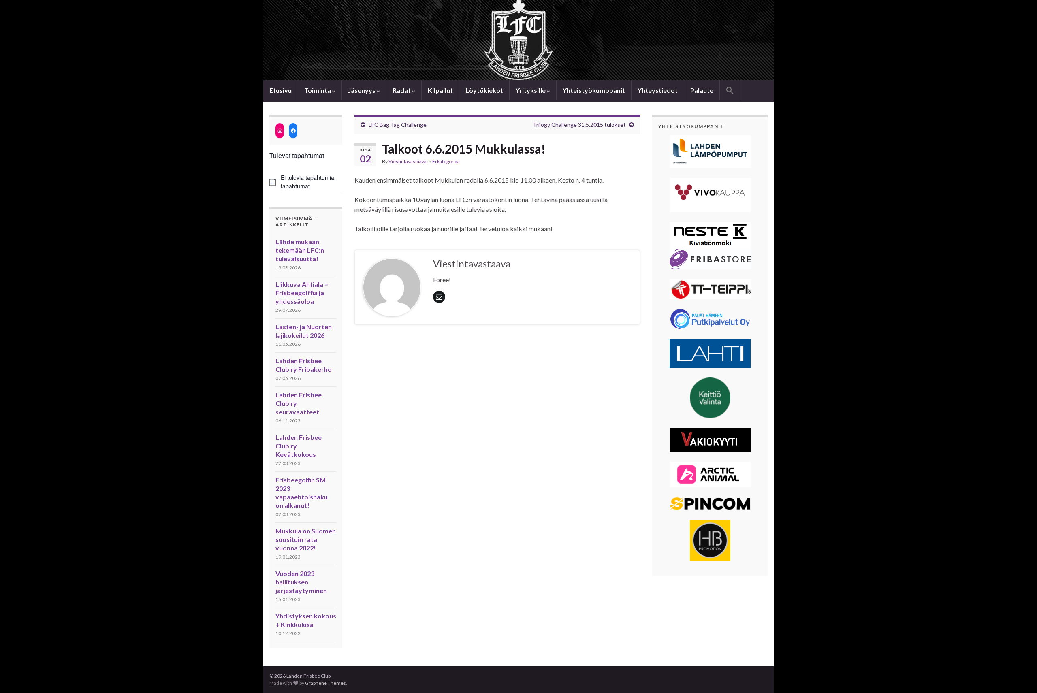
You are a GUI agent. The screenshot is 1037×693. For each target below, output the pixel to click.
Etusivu (280, 90)
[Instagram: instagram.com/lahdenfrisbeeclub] (279, 130)
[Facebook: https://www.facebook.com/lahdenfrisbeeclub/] (293, 130)
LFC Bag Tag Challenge (398, 124)
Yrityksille (531, 90)
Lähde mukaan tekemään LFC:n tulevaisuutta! (299, 250)
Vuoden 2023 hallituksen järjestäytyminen (301, 581)
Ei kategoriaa (446, 161)
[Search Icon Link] (730, 91)
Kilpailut (440, 90)
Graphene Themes (325, 683)
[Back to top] (1019, 675)
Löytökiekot (484, 90)
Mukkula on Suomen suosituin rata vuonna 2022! (305, 539)
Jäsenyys (362, 90)
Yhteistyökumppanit (594, 90)
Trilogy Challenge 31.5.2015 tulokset (579, 124)
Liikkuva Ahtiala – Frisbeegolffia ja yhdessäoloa (301, 292)
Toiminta (318, 90)
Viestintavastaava (407, 161)
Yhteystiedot (658, 90)
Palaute (701, 90)
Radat (402, 90)
